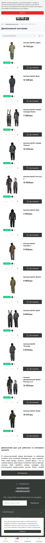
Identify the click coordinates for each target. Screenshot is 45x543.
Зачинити (22, 13)
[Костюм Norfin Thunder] (12, 352)
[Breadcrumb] (2, 24)
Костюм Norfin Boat (31, 76)
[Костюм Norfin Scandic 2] (12, 251)
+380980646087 (22, 491)
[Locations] (39, 19)
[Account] (43, 19)
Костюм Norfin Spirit (31, 310)
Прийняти (22, 531)
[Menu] (3, 19)
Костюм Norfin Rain (31, 210)
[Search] (7, 19)
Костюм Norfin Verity (31, 411)
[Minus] (6, 67)
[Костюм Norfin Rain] (12, 218)
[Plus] (18, 67)
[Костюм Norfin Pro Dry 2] (12, 185)
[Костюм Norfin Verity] (12, 419)
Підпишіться (34, 503)
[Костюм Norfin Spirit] (12, 318)
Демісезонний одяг (11, 24)
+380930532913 (22, 488)
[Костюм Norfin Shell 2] (12, 285)
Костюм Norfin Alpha (32, 43)
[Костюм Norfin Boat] (12, 84)
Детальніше (36, 527)
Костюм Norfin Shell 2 (32, 277)
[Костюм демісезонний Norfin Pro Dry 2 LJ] (12, 385)
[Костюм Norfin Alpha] (12, 51)
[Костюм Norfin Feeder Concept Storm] (12, 118)
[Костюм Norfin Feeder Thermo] (12, 151)
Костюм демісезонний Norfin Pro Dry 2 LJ (32, 379)
